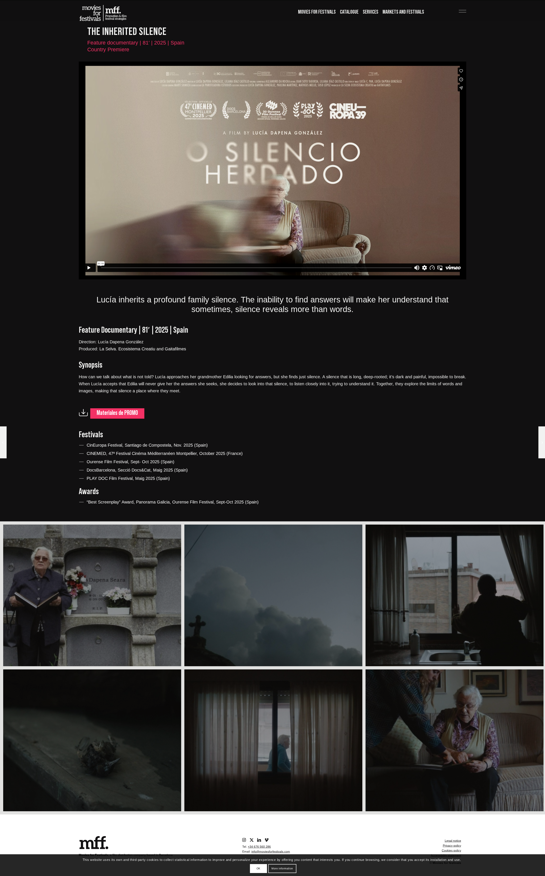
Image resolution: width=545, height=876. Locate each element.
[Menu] (455, 9)
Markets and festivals (403, 12)
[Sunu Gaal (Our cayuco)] (541, 442)
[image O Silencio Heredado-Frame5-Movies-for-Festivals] (275, 741)
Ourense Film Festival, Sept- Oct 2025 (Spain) (130, 461)
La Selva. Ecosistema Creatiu (127, 349)
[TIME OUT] (3, 442)
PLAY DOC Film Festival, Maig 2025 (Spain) (128, 478)
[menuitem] (317, 12)
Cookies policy (451, 850)
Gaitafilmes (175, 349)
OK (258, 868)
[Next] (456, 170)
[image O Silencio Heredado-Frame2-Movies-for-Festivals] (93, 597)
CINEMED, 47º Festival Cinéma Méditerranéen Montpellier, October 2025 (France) (165, 453)
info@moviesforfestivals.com (270, 851)
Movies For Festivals (317, 12)
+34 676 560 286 (259, 846)
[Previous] (88, 170)
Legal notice (453, 840)
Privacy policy (452, 845)
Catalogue (349, 12)
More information (282, 868)
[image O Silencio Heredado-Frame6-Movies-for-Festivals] (93, 741)
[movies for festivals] (103, 11)
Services (370, 12)
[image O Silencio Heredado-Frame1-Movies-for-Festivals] (275, 597)
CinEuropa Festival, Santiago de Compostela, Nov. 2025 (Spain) (147, 445)
